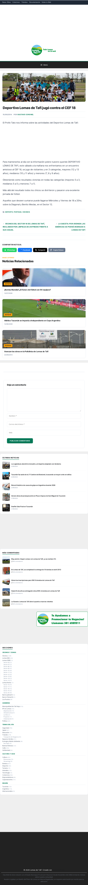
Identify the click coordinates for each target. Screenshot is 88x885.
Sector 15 (6, 680)
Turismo (5, 768)
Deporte (9, 212)
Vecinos (26, 212)
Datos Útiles (6, 2)
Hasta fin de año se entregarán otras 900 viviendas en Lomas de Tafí (35, 591)
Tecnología (6, 773)
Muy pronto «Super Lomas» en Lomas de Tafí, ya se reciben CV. (33, 559)
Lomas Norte (6, 683)
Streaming (7, 761)
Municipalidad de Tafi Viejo (11, 706)
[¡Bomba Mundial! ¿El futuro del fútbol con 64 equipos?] (44, 277)
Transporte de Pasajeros (11, 737)
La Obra (6, 715)
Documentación (34, 2)
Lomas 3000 (6, 660)
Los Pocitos (6, 699)
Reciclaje (6, 743)
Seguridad (5, 728)
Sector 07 (6, 664)
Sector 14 (6, 678)
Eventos (4, 764)
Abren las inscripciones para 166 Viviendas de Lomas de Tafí (33, 580)
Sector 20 (6, 693)
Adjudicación (7, 711)
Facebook (26, 250)
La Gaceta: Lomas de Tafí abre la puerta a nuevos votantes (32, 601)
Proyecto (6, 717)
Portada (18, 212)
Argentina (5, 789)
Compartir (41, 250)
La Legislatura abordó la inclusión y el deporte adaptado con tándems (36, 464)
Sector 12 (6, 674)
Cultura (4, 757)
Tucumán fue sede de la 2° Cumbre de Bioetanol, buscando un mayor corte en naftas (41, 474)
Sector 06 (6, 662)
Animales (5, 770)
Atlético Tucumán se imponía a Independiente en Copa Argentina (32, 320)
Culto (4, 748)
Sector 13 (6, 676)
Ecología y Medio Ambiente (11, 741)
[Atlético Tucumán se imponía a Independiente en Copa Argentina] (44, 308)
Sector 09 (6, 668)
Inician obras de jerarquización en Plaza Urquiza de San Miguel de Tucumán (38, 496)
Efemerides (7, 759)
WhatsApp (11, 250)
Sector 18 (6, 689)
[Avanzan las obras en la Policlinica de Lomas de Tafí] (44, 339)
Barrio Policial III (7, 697)
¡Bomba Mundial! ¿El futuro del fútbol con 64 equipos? (27, 290)
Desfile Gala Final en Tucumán (22, 506)
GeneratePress (58, 870)
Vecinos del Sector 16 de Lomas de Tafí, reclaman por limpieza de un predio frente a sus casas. (25, 227)
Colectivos (16, 2)
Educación (5, 732)
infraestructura (8, 713)
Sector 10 (6, 670)
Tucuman (5, 787)
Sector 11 (6, 672)
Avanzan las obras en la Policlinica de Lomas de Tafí (26, 351)
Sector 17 (6, 687)
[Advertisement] (44, 26)
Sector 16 (6, 685)
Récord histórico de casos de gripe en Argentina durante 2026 (33, 485)
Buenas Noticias (7, 746)
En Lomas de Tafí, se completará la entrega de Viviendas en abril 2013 (36, 570)
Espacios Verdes (7, 739)
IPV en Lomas (6, 709)
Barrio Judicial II (7, 695)
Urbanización (8, 719)
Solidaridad (6, 750)
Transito (5, 735)
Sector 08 (6, 666)
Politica (4, 721)
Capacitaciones (7, 780)
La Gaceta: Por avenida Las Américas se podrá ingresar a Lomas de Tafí (70, 227)
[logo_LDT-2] (62, 625)
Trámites (25, 2)
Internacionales (7, 791)
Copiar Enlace (58, 250)
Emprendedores (7, 777)
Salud (4, 730)
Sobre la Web (46, 2)
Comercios (6, 775)
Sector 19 (6, 690)
